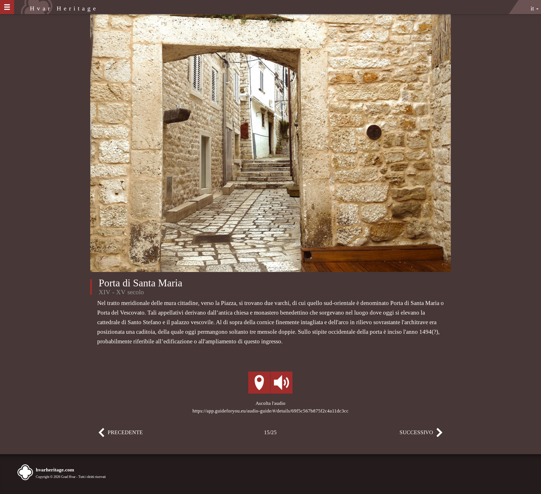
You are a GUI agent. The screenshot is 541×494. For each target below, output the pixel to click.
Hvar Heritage (64, 8)
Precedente (109, 433)
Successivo (431, 433)
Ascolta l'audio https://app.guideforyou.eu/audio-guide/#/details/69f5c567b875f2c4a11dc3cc (270, 407)
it (533, 8)
